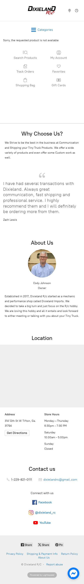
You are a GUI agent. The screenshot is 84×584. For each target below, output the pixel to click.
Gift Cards (59, 85)
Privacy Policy (14, 554)
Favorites (58, 71)
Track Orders (25, 71)
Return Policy (69, 554)
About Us (44, 557)
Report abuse (54, 564)
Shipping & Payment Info (42, 554)
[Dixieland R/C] (42, 10)
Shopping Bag (25, 85)
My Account (58, 58)
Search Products (25, 58)
